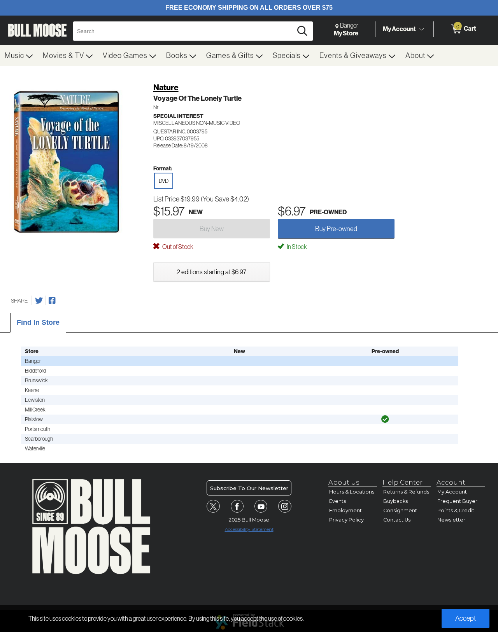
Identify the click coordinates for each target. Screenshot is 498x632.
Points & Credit (455, 510)
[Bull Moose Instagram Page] (284, 506)
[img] (385, 419)
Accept (465, 618)
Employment (345, 510)
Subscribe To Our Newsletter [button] (249, 488)
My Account (399, 29)
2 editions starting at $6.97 (211, 272)
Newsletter (451, 520)
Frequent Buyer (457, 501)
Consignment (400, 510)
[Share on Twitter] (39, 301)
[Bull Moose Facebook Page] (237, 506)
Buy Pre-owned (336, 228)
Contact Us (396, 520)
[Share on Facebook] (52, 301)
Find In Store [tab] (38, 322)
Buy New (212, 228)
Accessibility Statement (249, 529)
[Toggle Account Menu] (421, 29)
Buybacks (395, 501)
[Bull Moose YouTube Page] (261, 506)
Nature (166, 87)
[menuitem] (19, 55)
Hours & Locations (351, 492)
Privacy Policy (346, 520)
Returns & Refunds (406, 492)
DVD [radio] (163, 180)
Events (337, 501)
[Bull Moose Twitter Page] (213, 506)
